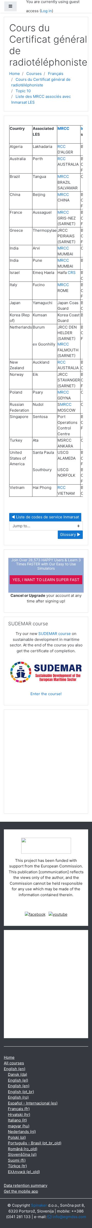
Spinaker (39, 1205)
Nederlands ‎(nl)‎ (22, 1131)
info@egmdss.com (69, 1216)
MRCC (63, 128)
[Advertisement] (46, 763)
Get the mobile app (21, 1191)
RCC (61, 146)
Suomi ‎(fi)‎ (17, 1160)
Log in (46, 10)
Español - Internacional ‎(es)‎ (32, 1103)
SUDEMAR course (54, 633)
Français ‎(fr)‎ (19, 1108)
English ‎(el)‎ (18, 1080)
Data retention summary (25, 1185)
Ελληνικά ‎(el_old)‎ (24, 1171)
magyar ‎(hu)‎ (18, 1126)
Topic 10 (23, 90)
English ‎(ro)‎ (18, 1097)
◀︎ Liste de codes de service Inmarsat (45, 517)
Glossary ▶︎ (70, 534)
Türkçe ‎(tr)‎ (17, 1165)
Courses (34, 73)
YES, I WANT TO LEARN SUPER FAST (46, 579)
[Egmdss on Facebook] (35, 914)
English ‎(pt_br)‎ (21, 1091)
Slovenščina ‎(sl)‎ (22, 1154)
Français (55, 73)
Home (14, 73)
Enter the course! (46, 693)
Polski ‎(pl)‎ (17, 1137)
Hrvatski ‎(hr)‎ (19, 1114)
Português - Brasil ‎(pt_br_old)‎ (34, 1143)
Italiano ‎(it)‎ (17, 1120)
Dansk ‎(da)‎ (17, 1074)
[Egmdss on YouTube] (58, 914)
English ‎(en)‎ (14, 1068)
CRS (72, 272)
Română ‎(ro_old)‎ (22, 1148)
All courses (14, 1063)
